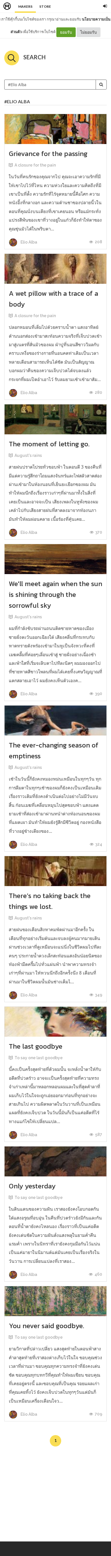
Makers (25, 6)
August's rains (28, 455)
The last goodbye (35, 1046)
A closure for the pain (35, 165)
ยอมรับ (66, 32)
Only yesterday (32, 1186)
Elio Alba (28, 242)
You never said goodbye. (46, 1326)
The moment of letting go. (49, 444)
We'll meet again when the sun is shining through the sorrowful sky (55, 594)
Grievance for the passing (48, 154)
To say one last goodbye (39, 1057)
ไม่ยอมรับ (88, 32)
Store (45, 6)
